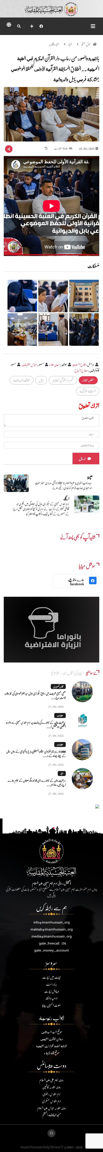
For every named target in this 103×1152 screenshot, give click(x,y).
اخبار (70, 44)
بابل (41, 380)
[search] (19, 26)
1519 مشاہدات (61, 148)
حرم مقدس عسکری (51, 1101)
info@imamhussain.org (52, 922)
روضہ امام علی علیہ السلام (51, 1080)
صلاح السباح (81, 370)
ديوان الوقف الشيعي (51, 1039)
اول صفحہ (85, 44)
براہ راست (51, 984)
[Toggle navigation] (93, 26)
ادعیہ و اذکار (52, 998)
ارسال (82, 458)
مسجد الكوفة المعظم (51, 1115)
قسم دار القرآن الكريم (63, 380)
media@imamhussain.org (52, 936)
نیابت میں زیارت (51, 977)
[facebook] (41, 26)
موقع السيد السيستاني (51, 1032)
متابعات (60, 715)
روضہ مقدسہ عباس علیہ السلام (51, 1108)
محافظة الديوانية (21, 380)
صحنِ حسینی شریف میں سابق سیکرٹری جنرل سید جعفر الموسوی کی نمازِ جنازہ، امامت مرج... (35, 695)
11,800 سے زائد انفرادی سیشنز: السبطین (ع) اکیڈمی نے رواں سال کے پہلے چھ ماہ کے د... (36, 753)
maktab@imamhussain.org (51, 929)
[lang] (9, 25)
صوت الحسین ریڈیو (51, 1005)
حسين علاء (54, 364)
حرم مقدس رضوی (51, 1094)
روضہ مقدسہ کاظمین (51, 1087)
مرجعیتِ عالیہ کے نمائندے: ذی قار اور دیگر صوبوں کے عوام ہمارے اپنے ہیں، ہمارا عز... (37, 782)
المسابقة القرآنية (88, 391)
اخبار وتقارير (54, 44)
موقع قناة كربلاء (51, 1053)
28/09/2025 (86, 148)
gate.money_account (51, 950)
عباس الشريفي (29, 364)
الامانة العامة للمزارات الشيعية (51, 1046)
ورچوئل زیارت (51, 991)
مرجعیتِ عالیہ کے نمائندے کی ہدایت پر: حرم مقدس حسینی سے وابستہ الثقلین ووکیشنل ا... (36, 724)
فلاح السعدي (79, 364)
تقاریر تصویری (58, 686)
